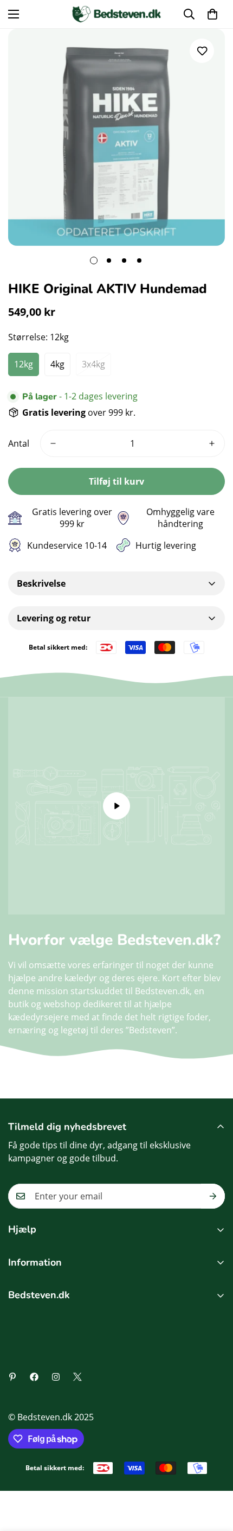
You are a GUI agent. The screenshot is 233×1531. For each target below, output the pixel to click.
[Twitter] (77, 1377)
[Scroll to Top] (213, 1473)
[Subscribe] (213, 1196)
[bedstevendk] (116, 14)
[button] (212, 14)
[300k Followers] (34, 1377)
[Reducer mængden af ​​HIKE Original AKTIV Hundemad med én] (53, 443)
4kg (57, 364)
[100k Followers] (55, 1377)
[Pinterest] (12, 1377)
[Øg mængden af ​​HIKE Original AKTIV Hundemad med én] (211, 443)
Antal (18, 443)
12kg (23, 364)
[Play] (116, 805)
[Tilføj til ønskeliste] (202, 51)
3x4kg (93, 364)
